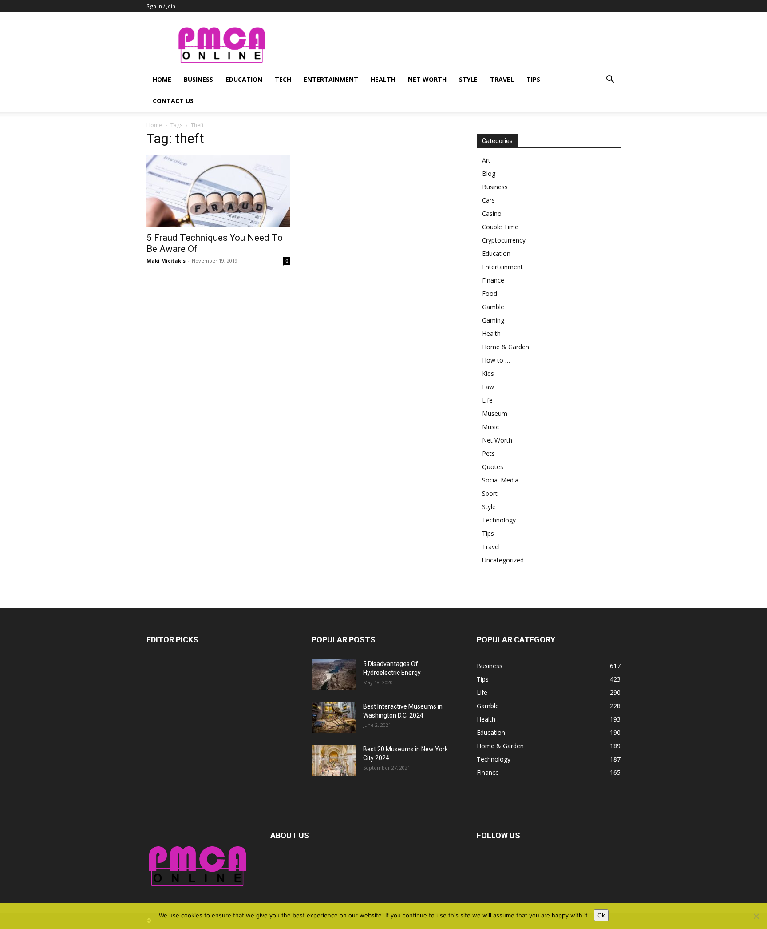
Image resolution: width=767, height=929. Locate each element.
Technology (499, 520)
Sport (490, 493)
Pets (488, 453)
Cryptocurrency (504, 240)
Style (468, 79)
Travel (502, 79)
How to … (496, 360)
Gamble (493, 307)
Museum (494, 413)
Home (162, 79)
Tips (533, 79)
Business (198, 79)
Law (488, 387)
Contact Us (173, 100)
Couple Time (500, 227)
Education (243, 79)
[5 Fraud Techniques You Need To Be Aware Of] (218, 191)
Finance (493, 280)
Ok (601, 915)
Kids (488, 373)
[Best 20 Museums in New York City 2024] (334, 760)
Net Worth (427, 79)
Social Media (500, 480)
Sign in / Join (160, 6)
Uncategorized (503, 560)
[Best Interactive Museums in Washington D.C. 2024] (334, 717)
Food (489, 293)
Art (486, 160)
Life (487, 400)
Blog (488, 173)
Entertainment (331, 79)
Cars (488, 200)
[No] (755, 916)
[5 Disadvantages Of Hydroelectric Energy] (334, 674)
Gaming (493, 320)
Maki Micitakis (166, 260)
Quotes (492, 467)
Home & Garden (505, 347)
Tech (283, 79)
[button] (610, 80)
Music (490, 427)
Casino (492, 213)
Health (383, 79)
